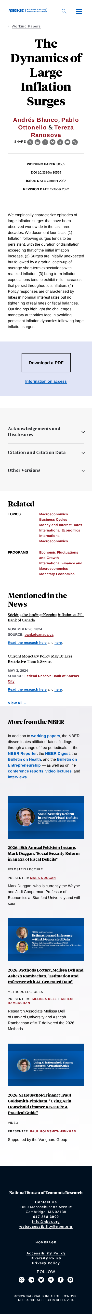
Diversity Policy (46, 1258)
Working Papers (26, 26)
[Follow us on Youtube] (70, 1280)
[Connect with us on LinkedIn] (31, 1280)
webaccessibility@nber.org (45, 1226)
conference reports (25, 771)
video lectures (58, 771)
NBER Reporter (22, 753)
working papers (45, 736)
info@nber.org (46, 1222)
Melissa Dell (44, 999)
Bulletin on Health (24, 759)
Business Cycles (53, 519)
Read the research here (27, 642)
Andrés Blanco (35, 119)
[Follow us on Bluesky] (41, 1280)
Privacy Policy (46, 1263)
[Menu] (78, 11)
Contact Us (46, 1202)
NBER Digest (57, 753)
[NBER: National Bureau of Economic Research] (28, 11)
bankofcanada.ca (39, 634)
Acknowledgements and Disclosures (34, 431)
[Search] (64, 11)
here (58, 642)
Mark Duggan (43, 878)
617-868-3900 (46, 1217)
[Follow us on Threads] (51, 1280)
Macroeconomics (53, 514)
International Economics (59, 530)
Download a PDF (46, 362)
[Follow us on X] (22, 1280)
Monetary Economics (57, 574)
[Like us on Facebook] (61, 1280)
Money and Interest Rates (60, 525)
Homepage (46, 1242)
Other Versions (24, 470)
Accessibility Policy (46, 1253)
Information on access (46, 381)
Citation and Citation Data (37, 452)
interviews (17, 777)
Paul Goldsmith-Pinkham (53, 1131)
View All (15, 703)
